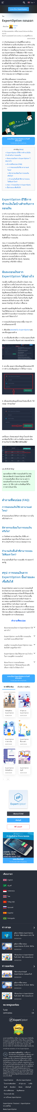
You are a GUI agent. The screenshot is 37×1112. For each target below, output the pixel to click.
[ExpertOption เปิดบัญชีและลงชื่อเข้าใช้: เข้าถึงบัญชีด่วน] (9, 757)
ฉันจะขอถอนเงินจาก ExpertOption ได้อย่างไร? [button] (18, 629)
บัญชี (5, 1087)
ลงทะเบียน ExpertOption (18, 9)
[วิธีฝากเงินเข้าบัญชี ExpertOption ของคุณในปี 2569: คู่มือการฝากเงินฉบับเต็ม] (7, 974)
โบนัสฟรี (19, 827)
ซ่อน (21, 149)
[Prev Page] (3, 779)
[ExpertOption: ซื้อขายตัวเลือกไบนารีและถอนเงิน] (24, 728)
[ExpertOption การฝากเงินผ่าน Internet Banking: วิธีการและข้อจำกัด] (9, 728)
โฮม (3, 16)
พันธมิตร (13, 1087)
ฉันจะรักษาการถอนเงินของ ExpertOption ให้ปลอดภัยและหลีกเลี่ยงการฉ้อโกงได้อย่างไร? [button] (17, 665)
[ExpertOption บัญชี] (24, 757)
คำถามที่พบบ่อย (9, 1090)
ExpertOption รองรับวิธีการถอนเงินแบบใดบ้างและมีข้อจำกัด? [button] (17, 637)
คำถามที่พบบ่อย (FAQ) (14, 164)
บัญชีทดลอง (20, 1090)
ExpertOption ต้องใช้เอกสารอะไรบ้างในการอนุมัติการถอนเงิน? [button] (18, 655)
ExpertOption (8, 1080)
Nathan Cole (15, 27)
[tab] (18, 629)
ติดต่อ (20, 1087)
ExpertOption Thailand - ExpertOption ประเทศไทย (16, 1104)
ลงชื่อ (30, 1083)
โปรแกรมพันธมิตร (10, 1083)
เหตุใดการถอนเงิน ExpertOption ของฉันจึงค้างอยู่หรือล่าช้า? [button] (18, 646)
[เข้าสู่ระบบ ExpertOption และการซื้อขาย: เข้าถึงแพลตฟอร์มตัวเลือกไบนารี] (24, 700)
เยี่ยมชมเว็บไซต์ (18, 814)
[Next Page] (8, 779)
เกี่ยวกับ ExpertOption (23, 1080)
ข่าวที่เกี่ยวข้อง (9, 687)
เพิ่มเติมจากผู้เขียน (23, 687)
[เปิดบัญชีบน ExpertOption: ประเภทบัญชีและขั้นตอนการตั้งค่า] (9, 700)
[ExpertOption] (18, 808)
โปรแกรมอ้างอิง (9, 1094)
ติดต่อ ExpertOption (10, 1109)
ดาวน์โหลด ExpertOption (12, 1097)
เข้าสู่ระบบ (22, 1083)
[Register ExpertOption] (18, 844)
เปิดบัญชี (18, 820)
